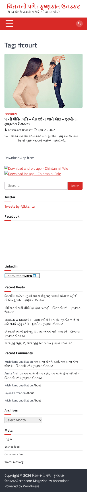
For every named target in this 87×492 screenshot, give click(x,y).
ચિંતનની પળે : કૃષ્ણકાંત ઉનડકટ (43, 6)
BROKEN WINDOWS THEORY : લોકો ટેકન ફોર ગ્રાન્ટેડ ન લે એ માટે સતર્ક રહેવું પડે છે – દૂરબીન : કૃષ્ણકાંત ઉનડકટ (41, 321)
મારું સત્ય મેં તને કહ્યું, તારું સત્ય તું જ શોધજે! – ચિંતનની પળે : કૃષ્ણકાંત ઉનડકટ (41, 363)
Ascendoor (61, 480)
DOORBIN (10, 114)
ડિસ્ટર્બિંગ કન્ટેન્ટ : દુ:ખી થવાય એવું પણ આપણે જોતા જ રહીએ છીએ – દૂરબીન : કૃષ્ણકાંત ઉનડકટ (40, 298)
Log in (8, 439)
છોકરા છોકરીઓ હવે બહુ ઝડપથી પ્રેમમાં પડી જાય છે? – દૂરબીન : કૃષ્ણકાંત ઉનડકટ (42, 333)
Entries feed (12, 446)
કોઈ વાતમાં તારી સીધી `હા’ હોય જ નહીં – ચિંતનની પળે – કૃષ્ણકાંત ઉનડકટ (42, 309)
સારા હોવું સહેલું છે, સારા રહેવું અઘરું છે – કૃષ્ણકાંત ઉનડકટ (38, 343)
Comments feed (14, 454)
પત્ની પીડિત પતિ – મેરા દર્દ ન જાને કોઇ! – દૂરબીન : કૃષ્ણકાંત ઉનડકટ (40, 121)
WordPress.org (13, 462)
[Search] (79, 23)
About (37, 385)
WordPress (31, 486)
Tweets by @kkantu (19, 206)
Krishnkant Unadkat (20, 130)
